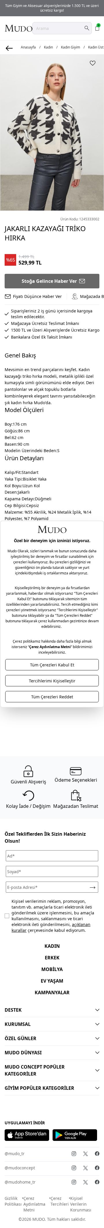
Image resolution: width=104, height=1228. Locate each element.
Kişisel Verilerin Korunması (80, 1204)
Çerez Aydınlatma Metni (34, 1204)
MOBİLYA (52, 969)
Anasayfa (28, 47)
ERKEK (52, 957)
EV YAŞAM (52, 981)
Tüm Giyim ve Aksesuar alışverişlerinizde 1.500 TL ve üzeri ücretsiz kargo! (52, 8)
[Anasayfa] (18, 28)
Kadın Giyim (70, 47)
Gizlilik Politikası (13, 1201)
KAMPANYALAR (52, 992)
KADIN (52, 946)
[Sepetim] (97, 28)
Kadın (48, 47)
